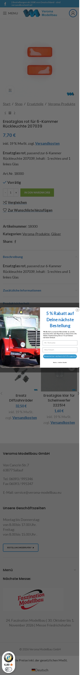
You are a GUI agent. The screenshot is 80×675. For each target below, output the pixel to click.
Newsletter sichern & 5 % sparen (60, 356)
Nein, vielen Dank (60, 362)
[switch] (8, 669)
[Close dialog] (77, 309)
